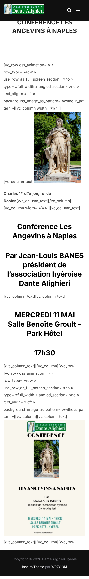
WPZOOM (59, 567)
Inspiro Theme (33, 567)
